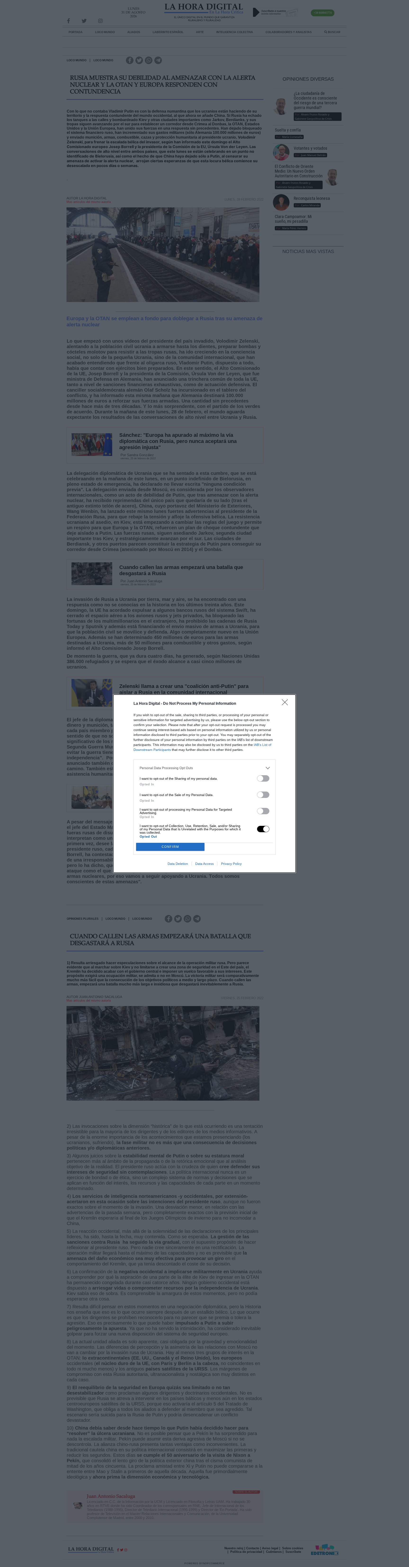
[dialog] (204, 784)
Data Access (204, 864)
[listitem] (204, 768)
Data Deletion (178, 864)
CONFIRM (170, 847)
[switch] (263, 778)
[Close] (286, 703)
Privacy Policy (231, 864)
